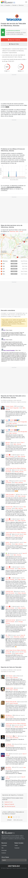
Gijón (17, 231)
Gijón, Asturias (13, 423)
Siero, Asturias (19, 482)
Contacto (3, 852)
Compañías (7, 5)
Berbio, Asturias (19, 471)
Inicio (2, 5)
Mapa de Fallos (15, 44)
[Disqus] (14, 345)
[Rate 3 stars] (14, 817)
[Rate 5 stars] (19, 817)
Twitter (16, 845)
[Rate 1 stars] (9, 817)
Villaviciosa (12, 231)
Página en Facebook (9, 804)
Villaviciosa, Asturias (19, 637)
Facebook (17, 848)
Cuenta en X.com (8, 802)
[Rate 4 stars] (16, 817)
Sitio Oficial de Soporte (9, 806)
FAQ (2, 848)
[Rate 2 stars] (11, 817)
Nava (21, 231)
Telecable (14, 5)
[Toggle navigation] (26, 2)
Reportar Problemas (15, 39)
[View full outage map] (14, 246)
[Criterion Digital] (14, 866)
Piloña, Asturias (19, 536)
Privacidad (3, 850)
